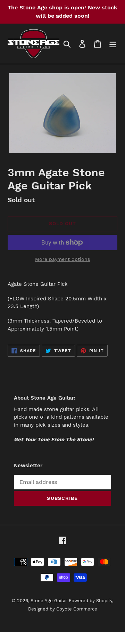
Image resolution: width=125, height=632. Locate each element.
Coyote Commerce (76, 609)
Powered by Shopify (90, 600)
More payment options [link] (62, 259)
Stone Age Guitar (49, 600)
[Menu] (112, 44)
